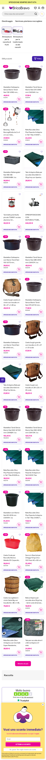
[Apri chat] (42, 14)
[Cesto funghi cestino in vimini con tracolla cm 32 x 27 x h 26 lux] (12, 287)
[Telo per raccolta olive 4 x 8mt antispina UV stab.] (34, 627)
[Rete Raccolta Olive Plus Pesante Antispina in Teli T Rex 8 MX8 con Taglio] (12, 457)
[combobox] (20, 13)
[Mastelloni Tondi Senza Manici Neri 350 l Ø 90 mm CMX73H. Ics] (34, 414)
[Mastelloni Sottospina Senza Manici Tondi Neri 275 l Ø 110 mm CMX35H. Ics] (34, 287)
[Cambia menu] (3, 8)
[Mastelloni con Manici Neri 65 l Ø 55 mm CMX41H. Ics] (12, 500)
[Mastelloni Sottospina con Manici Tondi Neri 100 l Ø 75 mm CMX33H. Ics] (12, 244)
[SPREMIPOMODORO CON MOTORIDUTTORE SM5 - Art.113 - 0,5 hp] (34, 202)
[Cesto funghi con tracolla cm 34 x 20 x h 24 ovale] (34, 372)
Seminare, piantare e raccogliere (28, 21)
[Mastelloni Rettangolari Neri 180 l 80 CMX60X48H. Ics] (12, 159)
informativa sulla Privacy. (11, 756)
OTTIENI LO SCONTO (23, 744)
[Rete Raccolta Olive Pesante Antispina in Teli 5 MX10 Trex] (34, 457)
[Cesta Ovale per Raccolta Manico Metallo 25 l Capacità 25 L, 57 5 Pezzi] (12, 542)
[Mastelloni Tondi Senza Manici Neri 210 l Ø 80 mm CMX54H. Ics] (34, 74)
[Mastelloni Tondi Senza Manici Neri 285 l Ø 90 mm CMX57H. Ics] (34, 244)
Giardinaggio (7, 21)
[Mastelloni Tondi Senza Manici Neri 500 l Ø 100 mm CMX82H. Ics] (12, 414)
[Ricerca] (35, 14)
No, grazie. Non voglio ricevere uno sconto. (23, 749)
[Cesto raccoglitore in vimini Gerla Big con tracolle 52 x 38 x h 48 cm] (12, 585)
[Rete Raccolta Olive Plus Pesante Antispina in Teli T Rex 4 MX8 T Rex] (34, 117)
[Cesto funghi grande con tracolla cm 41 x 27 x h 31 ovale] (34, 329)
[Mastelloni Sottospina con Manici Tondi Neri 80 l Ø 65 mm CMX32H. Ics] (12, 329)
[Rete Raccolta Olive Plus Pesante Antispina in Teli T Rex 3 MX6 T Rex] (34, 500)
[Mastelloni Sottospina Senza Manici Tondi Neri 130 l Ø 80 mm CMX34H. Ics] (12, 74)
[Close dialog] (43, 704)
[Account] (39, 8)
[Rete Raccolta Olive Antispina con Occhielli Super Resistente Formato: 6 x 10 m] (12, 627)
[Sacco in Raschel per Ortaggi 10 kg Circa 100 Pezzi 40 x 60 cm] (34, 542)
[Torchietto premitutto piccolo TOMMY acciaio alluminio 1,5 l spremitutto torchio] (12, 202)
